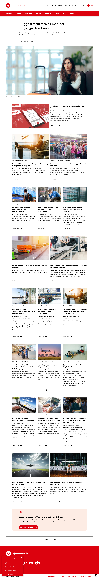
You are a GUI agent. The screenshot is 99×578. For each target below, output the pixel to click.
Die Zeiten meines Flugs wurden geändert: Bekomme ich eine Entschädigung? (75, 311)
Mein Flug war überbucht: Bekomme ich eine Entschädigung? (47, 311)
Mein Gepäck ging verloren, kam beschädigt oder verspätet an (30, 267)
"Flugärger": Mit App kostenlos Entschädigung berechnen (67, 107)
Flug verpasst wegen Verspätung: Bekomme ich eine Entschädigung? (23, 311)
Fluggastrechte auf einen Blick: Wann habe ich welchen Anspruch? (29, 483)
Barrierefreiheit (72, 576)
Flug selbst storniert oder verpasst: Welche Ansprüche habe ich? (73, 209)
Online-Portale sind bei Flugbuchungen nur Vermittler (23, 419)
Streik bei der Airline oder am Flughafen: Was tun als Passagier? (74, 367)
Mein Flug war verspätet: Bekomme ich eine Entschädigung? (21, 209)
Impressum (61, 576)
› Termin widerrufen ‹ (85, 576)
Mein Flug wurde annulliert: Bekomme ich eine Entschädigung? (48, 209)
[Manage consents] (96, 575)
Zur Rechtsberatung (27, 527)
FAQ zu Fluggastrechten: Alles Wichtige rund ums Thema (66, 483)
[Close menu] (22, 558)
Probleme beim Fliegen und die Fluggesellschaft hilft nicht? (68, 165)
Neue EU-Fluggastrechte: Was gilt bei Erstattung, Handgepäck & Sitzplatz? (30, 165)
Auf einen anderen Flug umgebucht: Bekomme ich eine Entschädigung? (23, 367)
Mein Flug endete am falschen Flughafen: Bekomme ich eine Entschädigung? (49, 367)
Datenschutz (51, 576)
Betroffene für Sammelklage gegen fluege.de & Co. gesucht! (49, 419)
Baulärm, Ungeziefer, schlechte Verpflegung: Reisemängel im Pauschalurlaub (74, 420)
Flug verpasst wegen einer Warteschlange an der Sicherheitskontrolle (68, 267)
